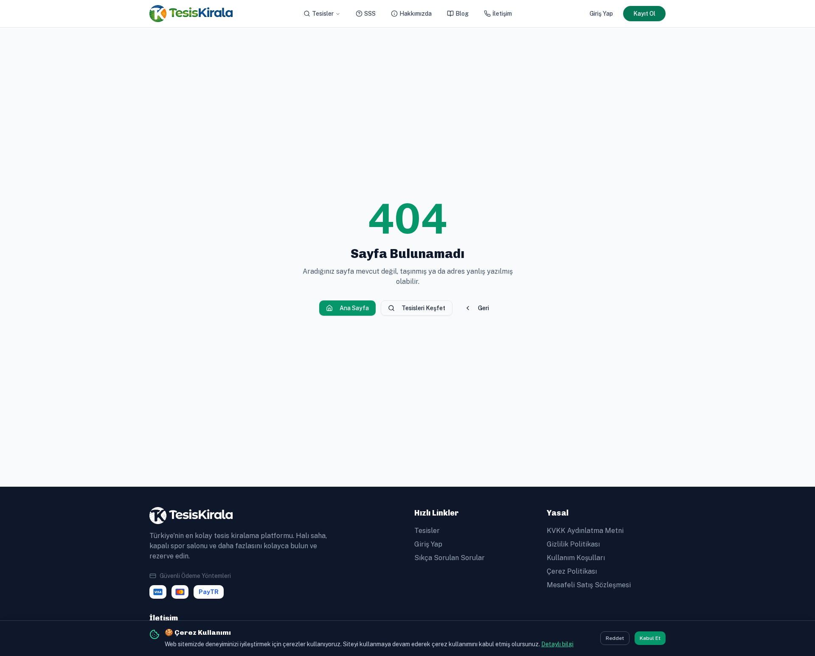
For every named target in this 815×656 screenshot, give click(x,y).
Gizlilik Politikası (573, 544)
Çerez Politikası (572, 571)
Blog (462, 13)
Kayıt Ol (644, 13)
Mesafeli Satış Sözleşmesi (589, 585)
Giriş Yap (601, 13)
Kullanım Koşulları (576, 558)
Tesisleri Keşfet (423, 308)
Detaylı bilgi (557, 644)
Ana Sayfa (354, 308)
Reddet (615, 639)
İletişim (502, 13)
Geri (483, 308)
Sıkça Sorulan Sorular (449, 558)
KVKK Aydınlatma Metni (585, 531)
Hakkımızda (415, 13)
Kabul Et (650, 639)
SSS (370, 13)
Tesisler (323, 13)
